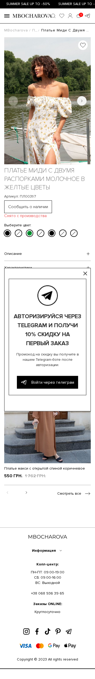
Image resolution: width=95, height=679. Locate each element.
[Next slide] (82, 101)
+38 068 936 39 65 (47, 593)
